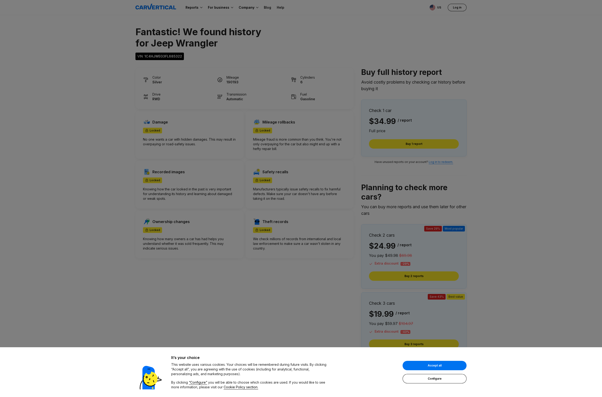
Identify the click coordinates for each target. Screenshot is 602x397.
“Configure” (198, 382)
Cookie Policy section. (241, 387)
